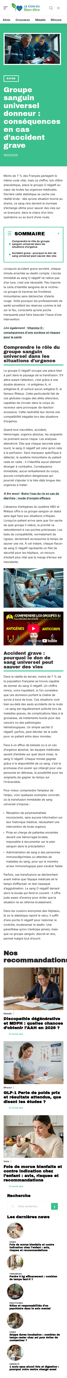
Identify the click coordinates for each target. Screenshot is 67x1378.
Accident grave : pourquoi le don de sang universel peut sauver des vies (34, 254)
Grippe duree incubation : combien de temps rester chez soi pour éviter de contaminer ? (34, 1337)
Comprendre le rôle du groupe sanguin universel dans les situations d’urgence (30, 244)
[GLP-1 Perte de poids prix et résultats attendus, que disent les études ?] (33, 1062)
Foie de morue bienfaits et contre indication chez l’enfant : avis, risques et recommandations (33, 1173)
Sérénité (14, 1364)
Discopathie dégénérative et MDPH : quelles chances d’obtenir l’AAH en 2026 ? (33, 1023)
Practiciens (16, 1303)
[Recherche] (50, 8)
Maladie (8, 1013)
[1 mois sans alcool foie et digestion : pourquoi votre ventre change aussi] (15, 1353)
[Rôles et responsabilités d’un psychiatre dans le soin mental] (15, 1292)
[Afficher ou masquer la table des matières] (52, 234)
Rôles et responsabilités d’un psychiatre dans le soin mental (30, 1307)
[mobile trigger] (7, 8)
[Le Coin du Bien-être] (26, 8)
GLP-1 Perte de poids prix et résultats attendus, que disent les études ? (32, 1097)
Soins (11, 78)
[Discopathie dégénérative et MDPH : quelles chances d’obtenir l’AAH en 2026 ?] (33, 988)
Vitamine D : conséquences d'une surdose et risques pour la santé (32, 332)
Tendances (15, 1274)
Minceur (8, 1087)
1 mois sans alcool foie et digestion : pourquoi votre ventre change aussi (34, 1368)
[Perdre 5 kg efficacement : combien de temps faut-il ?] (15, 1262)
